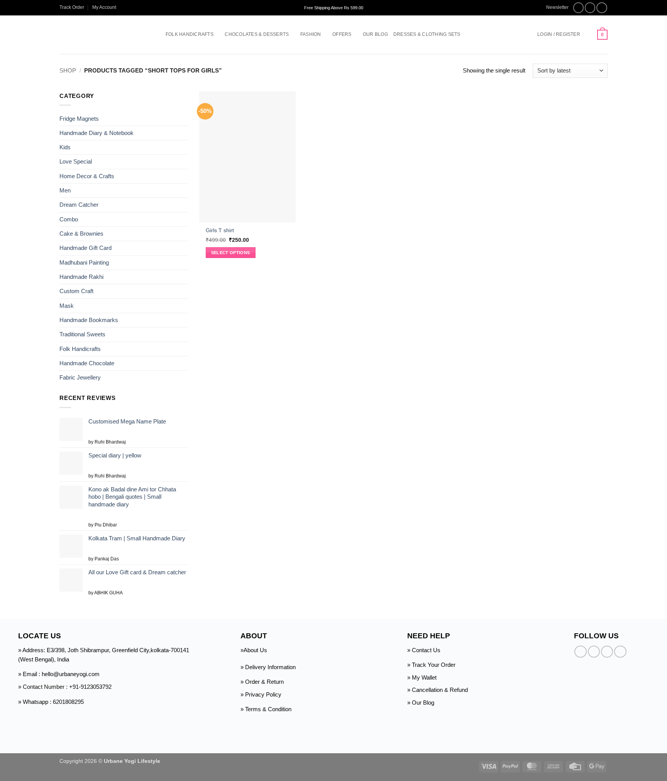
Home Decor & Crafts (86, 176)
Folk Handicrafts (189, 34)
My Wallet (424, 677)
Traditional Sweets (82, 334)
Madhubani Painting (84, 262)
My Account (104, 7)
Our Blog (375, 34)
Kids (65, 147)
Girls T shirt (220, 230)
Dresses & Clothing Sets (426, 34)
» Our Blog (420, 702)
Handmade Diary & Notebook (96, 133)
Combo (68, 219)
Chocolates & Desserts (257, 34)
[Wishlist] (589, 34)
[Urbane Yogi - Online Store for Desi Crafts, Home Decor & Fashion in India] (100, 34)
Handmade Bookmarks (88, 320)
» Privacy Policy (260, 694)
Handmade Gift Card (85, 248)
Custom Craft (76, 291)
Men (65, 190)
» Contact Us (423, 650)
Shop (67, 70)
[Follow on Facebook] (578, 7)
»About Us (253, 650)
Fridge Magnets (79, 118)
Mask (66, 305)
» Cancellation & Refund (437, 690)
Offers (341, 34)
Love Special (75, 161)
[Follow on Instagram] (590, 7)
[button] (553, 7)
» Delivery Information (268, 667)
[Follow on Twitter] (601, 7)
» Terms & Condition (265, 709)
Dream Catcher (78, 204)
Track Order (71, 7)
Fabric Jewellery (80, 377)
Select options (230, 252)
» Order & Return (262, 681)
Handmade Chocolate (86, 363)
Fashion (310, 34)
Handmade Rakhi (81, 276)
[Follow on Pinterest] (620, 652)
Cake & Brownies (81, 233)
